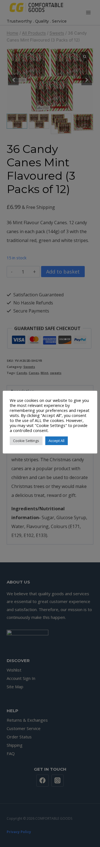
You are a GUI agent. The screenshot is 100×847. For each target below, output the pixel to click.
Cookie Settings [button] (26, 440)
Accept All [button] (56, 440)
